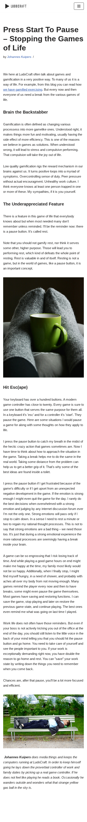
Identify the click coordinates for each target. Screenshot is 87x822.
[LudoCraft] (16, 6)
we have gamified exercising (22, 89)
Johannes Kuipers (19, 56)
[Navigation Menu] (79, 6)
